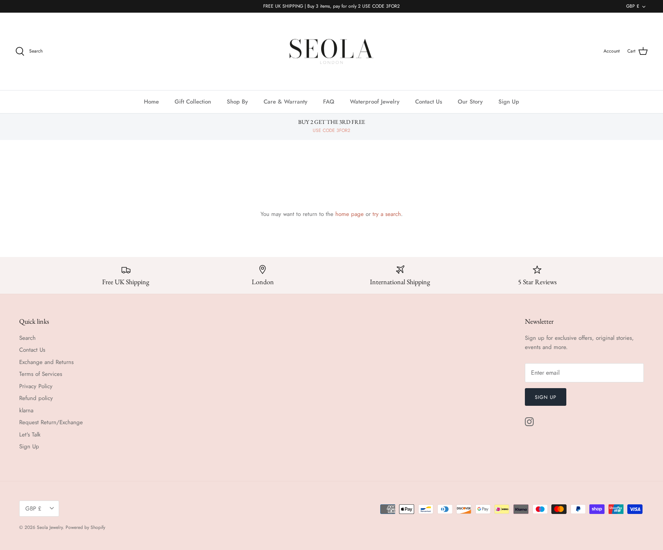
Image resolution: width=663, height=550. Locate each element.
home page (349, 214)
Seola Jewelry (50, 527)
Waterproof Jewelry (374, 101)
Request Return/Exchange (51, 422)
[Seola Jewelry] (331, 51)
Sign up (545, 397)
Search (27, 338)
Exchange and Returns (46, 362)
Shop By (237, 101)
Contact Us (428, 101)
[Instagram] (529, 421)
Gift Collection (193, 101)
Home (151, 101)
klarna (26, 410)
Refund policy (36, 398)
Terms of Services (40, 374)
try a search (387, 214)
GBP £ (632, 6)
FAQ (328, 101)
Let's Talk (30, 434)
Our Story (470, 101)
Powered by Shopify (85, 527)
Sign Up (508, 101)
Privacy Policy (36, 386)
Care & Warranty (285, 101)
